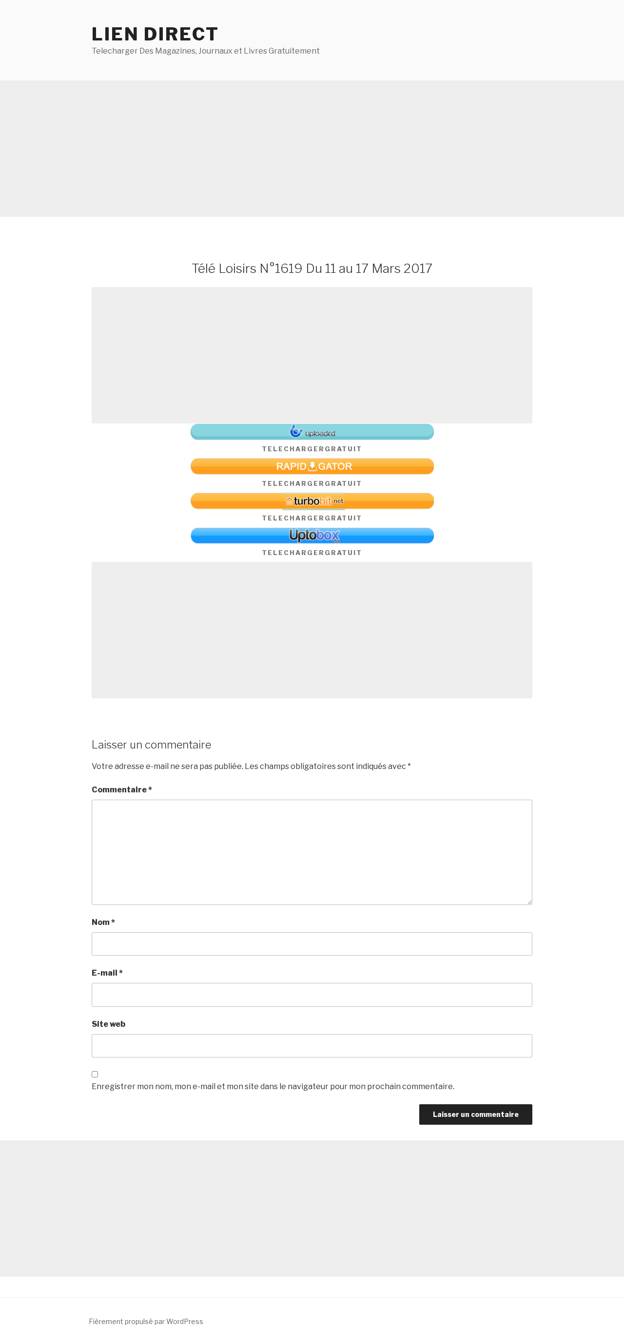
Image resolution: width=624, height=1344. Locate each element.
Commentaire (122, 789)
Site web (108, 1024)
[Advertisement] (292, 148)
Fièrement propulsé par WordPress (146, 1321)
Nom (103, 922)
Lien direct (155, 34)
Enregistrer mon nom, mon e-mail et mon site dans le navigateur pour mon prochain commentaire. (273, 1086)
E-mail (107, 973)
